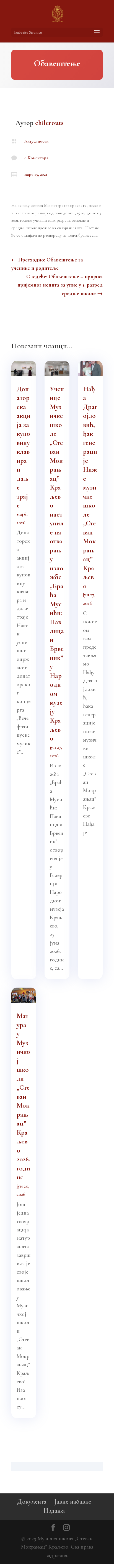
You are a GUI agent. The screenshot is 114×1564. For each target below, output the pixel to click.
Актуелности (36, 141)
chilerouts (49, 123)
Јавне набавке (72, 1502)
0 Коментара (36, 158)
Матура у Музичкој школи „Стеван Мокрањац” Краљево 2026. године (23, 1096)
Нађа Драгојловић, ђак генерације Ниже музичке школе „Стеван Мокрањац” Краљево (90, 487)
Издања (54, 1511)
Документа (31, 1502)
